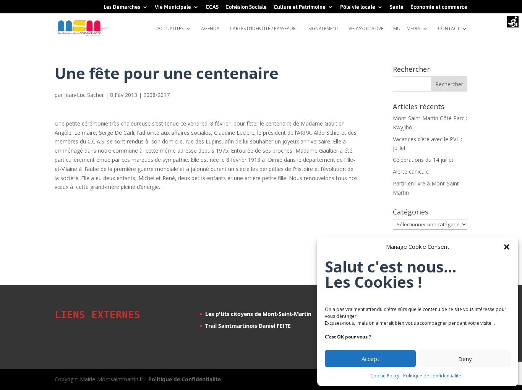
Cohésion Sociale (246, 7)
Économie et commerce (438, 7)
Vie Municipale (173, 7)
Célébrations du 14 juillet (423, 159)
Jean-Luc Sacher (84, 94)
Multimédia (406, 29)
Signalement (323, 29)
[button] (507, 247)
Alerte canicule (411, 171)
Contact (449, 29)
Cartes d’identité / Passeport (264, 29)
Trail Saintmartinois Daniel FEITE (248, 325)
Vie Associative (366, 29)
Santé (397, 7)
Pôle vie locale (357, 7)
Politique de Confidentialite (184, 379)
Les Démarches (122, 7)
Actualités (170, 29)
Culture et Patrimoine (300, 7)
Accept (370, 359)
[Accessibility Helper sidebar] (513, 22)
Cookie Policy (384, 375)
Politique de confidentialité (432, 375)
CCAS (212, 7)
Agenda (210, 29)
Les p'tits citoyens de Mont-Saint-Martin (258, 313)
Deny (465, 359)
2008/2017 (156, 94)
